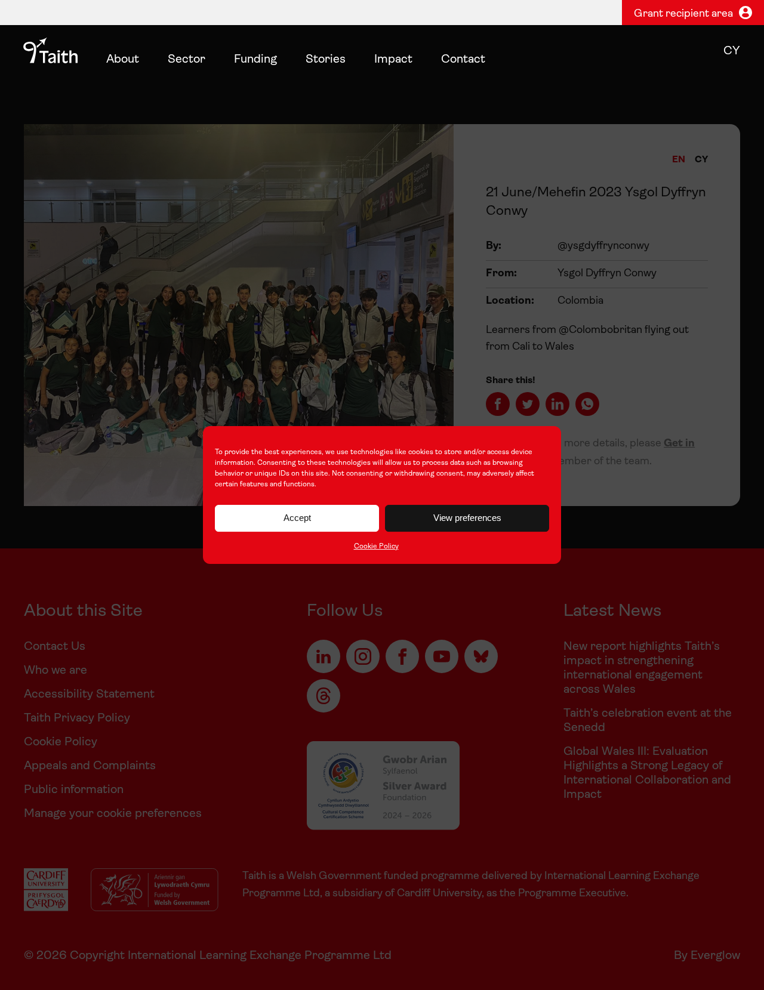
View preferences (467, 518)
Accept (297, 518)
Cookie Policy (376, 546)
